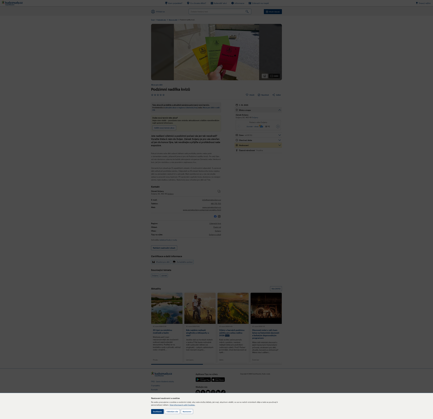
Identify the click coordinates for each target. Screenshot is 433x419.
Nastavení (187, 411)
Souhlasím (157, 411)
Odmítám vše (172, 411)
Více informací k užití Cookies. (182, 405)
